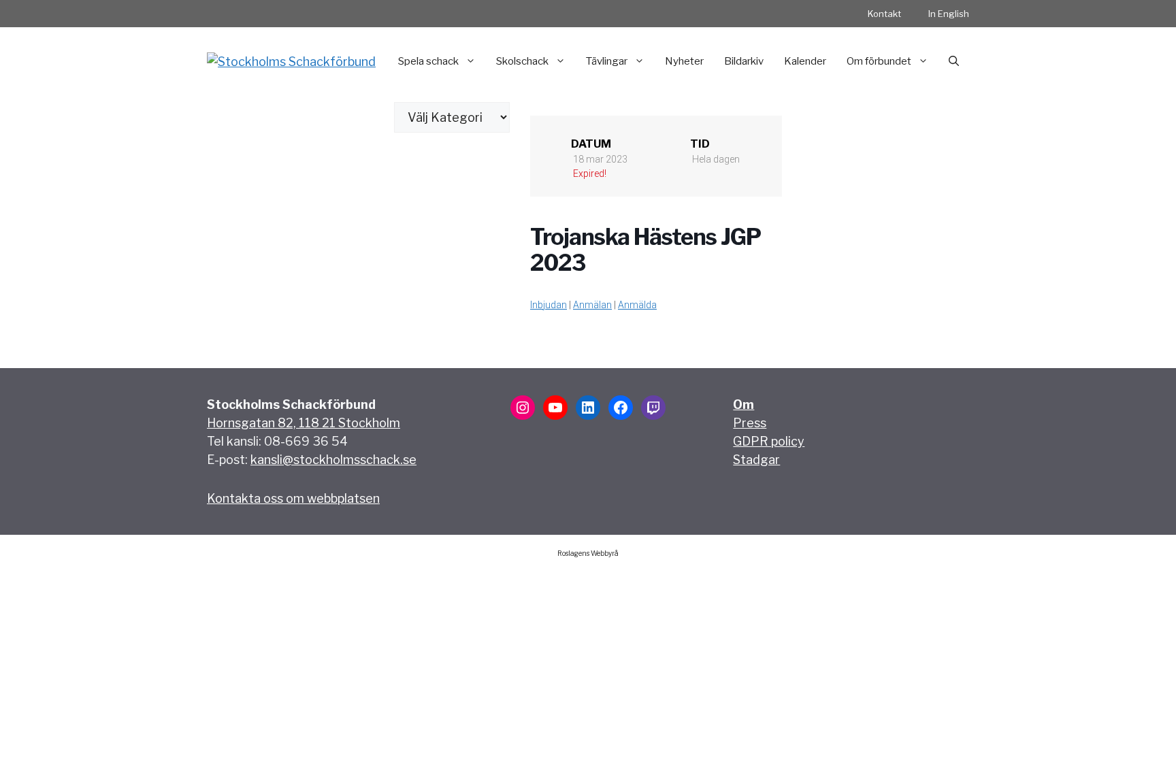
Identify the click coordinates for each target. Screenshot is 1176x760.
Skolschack (522, 61)
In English (948, 13)
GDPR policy (768, 441)
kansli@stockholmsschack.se (333, 459)
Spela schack (428, 61)
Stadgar (756, 459)
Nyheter (684, 61)
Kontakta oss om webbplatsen (293, 498)
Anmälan (592, 304)
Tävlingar (606, 61)
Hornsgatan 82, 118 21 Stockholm (303, 423)
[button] (953, 61)
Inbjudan (548, 304)
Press (749, 423)
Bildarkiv (744, 61)
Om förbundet (879, 61)
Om (743, 404)
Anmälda (637, 304)
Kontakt (884, 13)
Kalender (805, 61)
